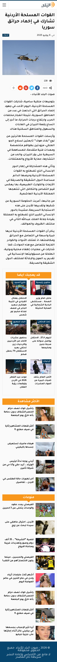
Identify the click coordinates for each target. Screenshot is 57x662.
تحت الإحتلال (44, 322)
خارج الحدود (19, 282)
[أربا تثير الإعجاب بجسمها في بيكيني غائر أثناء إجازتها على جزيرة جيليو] (45, 633)
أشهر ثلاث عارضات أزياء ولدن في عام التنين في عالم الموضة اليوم (18, 578)
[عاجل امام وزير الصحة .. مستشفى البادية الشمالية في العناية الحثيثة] (40, 287)
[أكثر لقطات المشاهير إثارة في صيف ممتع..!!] (45, 431)
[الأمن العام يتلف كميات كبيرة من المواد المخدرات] (40, 366)
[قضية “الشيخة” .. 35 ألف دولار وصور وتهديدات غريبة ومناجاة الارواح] (45, 545)
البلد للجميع (19, 322)
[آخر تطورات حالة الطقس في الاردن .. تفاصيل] (45, 484)
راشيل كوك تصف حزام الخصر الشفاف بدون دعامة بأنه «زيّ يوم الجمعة (19, 412)
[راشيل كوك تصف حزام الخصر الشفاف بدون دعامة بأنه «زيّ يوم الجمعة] (45, 414)
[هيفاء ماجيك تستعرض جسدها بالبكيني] (45, 449)
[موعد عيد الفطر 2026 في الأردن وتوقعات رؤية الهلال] (16, 366)
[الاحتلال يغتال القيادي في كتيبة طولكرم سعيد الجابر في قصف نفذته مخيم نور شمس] (16, 287)
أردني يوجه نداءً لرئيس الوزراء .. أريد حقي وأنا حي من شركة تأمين (18, 465)
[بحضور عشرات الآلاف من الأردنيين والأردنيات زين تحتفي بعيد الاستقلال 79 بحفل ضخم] (16, 327)
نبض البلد (20, 361)
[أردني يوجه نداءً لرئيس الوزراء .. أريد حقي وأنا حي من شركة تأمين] (45, 467)
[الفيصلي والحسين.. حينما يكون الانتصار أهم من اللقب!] (45, 563)
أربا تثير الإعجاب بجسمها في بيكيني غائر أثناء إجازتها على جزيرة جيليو (19, 631)
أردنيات (5, 35)
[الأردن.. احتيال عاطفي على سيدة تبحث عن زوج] (45, 527)
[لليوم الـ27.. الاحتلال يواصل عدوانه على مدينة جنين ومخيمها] (40, 327)
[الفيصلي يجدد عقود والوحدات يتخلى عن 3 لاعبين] (45, 510)
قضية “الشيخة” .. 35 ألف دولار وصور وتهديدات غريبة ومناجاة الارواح (19, 543)
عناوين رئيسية (43, 282)
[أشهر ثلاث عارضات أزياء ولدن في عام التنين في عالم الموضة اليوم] (45, 580)
